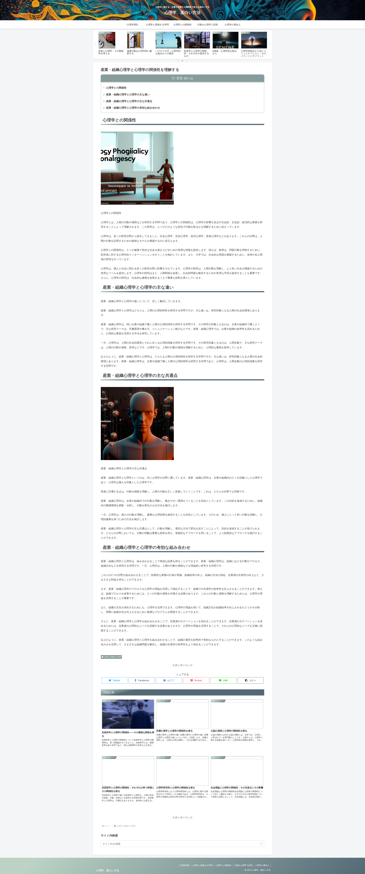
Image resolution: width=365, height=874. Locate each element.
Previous (95, 44)
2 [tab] (182, 60)
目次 (180, 78)
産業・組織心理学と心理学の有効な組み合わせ (133, 107)
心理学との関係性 (116, 87)
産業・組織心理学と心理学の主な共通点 (129, 101)
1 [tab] (178, 60)
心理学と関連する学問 (112, 657)
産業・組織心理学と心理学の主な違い (128, 94)
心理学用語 (184, 865)
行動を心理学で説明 (243, 865)
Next (269, 44)
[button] (251, 680)
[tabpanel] (111, 44)
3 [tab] (186, 60)
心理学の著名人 (262, 865)
